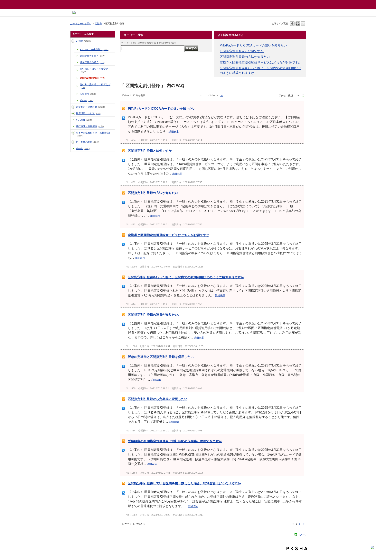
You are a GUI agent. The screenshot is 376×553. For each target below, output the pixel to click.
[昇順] (303, 94)
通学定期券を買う (92, 62)
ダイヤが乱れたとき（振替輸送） (93, 134)
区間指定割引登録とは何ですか (242, 51)
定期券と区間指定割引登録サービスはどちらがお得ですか (260, 62)
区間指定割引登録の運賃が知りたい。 (154, 314)
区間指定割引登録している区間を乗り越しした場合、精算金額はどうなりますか (184, 483)
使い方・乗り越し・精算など (95, 86)
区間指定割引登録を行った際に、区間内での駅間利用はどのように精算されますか (186, 277)
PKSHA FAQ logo (297, 548)
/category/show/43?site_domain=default (73, 113)
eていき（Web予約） (94, 49)
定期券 (98, 23)
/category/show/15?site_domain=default (73, 142)
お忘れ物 (84, 119)
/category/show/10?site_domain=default (73, 41)
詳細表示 (174, 131)
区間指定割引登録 (92, 78)
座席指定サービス (88, 113)
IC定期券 (88, 94)
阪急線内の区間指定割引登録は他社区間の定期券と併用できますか (175, 441)
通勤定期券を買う (92, 56)
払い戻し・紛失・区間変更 (94, 70)
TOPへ (302, 534)
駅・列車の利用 (87, 142)
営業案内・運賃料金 (90, 107)
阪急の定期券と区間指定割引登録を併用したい (161, 356)
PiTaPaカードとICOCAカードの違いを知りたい (253, 45)
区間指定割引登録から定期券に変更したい (157, 399)
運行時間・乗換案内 (90, 126)
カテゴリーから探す (80, 23)
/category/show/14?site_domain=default (73, 133)
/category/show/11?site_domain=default (73, 107)
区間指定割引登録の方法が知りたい (245, 56)
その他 (86, 100)
